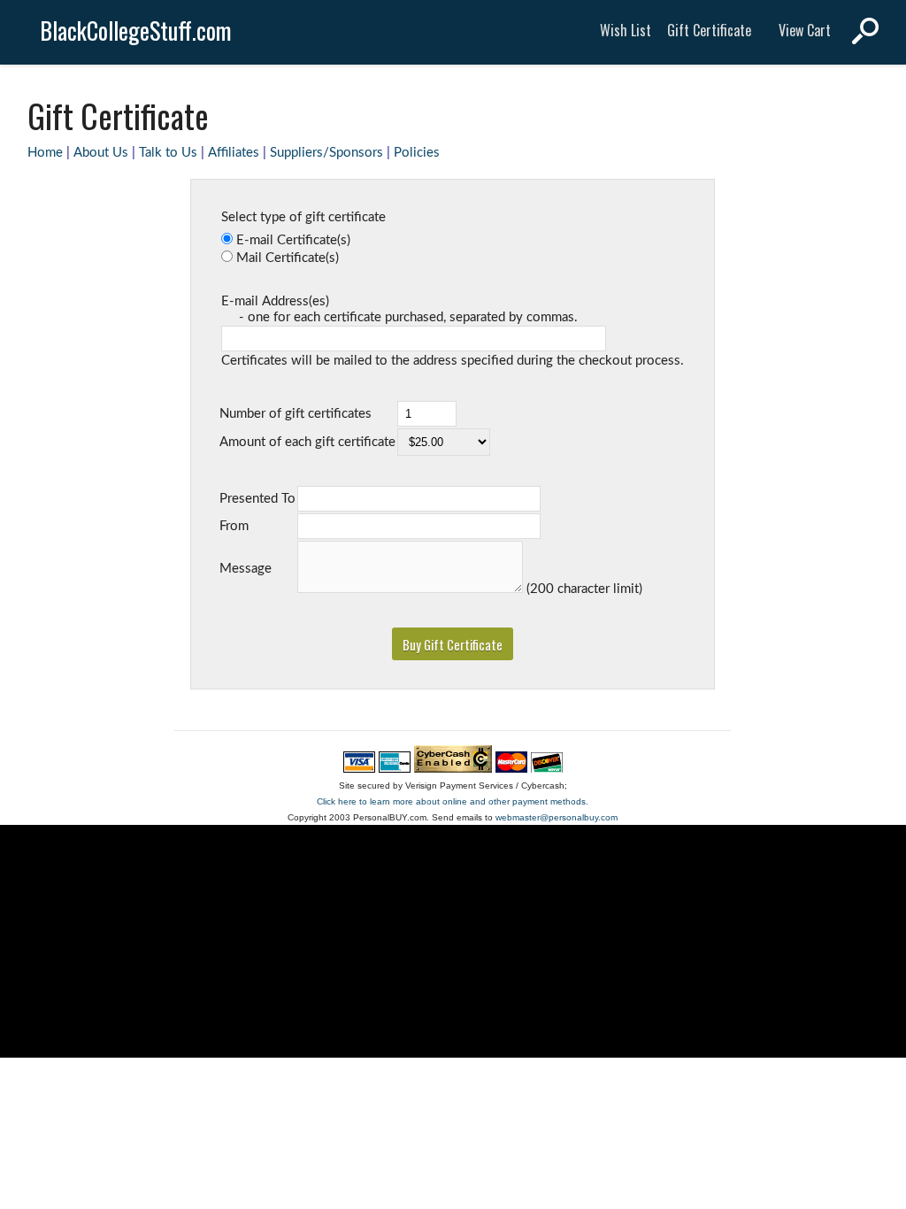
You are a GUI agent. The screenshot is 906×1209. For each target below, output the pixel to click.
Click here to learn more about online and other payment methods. (452, 801)
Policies (417, 152)
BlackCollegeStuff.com (136, 30)
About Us (100, 152)
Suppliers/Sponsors (326, 152)
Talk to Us (168, 152)
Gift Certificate (709, 30)
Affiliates (233, 152)
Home (45, 152)
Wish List (625, 30)
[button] (452, 644)
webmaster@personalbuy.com (556, 817)
